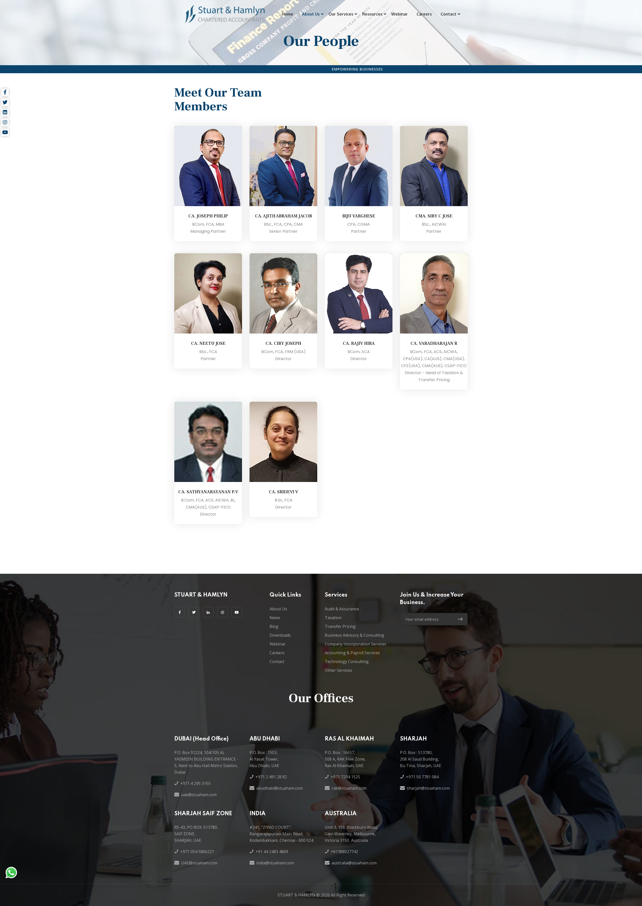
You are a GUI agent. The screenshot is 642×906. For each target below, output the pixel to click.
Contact (448, 14)
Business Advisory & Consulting (354, 635)
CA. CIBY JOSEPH (283, 343)
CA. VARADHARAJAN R (434, 343)
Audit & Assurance (342, 609)
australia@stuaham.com (354, 863)
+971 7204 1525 (345, 777)
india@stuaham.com (275, 863)
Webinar (399, 14)
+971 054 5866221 (197, 851)
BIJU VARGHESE (358, 216)
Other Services (338, 670)
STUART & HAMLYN (296, 895)
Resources (372, 14)
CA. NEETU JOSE (208, 343)
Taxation (333, 617)
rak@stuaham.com (349, 788)
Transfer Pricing (340, 626)
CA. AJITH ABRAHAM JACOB (283, 216)
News (275, 617)
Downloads (280, 635)
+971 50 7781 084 (422, 777)
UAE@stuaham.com (199, 863)
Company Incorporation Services (355, 644)
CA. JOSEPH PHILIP (208, 216)
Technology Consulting (347, 661)
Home (287, 14)
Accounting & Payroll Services (352, 652)
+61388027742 (344, 851)
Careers (424, 14)
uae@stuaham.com (199, 794)
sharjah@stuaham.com (428, 788)
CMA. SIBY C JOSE (434, 216)
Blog (274, 626)
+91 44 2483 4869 (272, 851)
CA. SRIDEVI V (283, 492)
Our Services (341, 14)
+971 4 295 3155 (195, 783)
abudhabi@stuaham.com (279, 788)
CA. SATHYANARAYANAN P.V (208, 492)
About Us (311, 14)
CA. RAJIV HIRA (359, 343)
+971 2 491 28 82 (271, 777)
